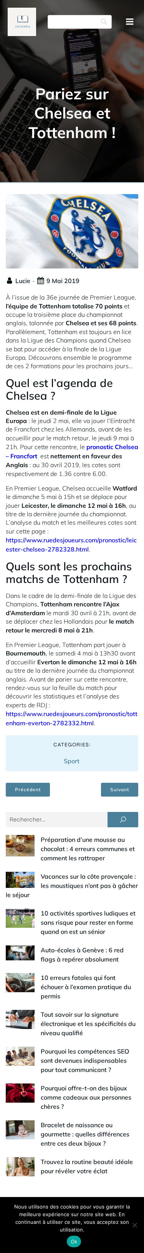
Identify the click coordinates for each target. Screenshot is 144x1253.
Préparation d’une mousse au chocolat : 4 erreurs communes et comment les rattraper (88, 849)
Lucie (22, 281)
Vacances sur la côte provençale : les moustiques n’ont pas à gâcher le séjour (72, 886)
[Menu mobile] (129, 21)
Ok (74, 1241)
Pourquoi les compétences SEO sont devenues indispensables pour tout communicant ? (85, 1060)
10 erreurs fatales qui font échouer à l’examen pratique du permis (86, 987)
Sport (71, 761)
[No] (134, 1225)
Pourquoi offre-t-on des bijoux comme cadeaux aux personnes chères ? (86, 1097)
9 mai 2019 (62, 281)
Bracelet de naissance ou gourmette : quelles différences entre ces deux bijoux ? (85, 1134)
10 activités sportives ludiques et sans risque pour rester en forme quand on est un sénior (88, 922)
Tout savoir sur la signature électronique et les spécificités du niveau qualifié (88, 1024)
